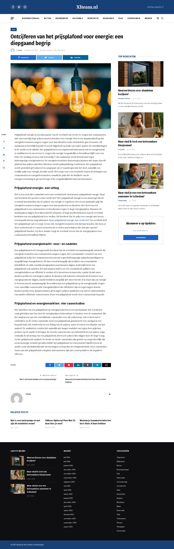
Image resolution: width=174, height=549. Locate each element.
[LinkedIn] (3, 154)
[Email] (3, 167)
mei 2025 (67, 486)
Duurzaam (121, 477)
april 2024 (67, 506)
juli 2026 (67, 457)
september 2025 (70, 477)
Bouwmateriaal (31, 18)
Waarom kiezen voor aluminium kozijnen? (135, 92)
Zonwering (121, 530)
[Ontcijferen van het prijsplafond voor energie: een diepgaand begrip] (61, 96)
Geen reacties (47, 50)
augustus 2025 (69, 482)
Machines (77, 18)
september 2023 (70, 522)
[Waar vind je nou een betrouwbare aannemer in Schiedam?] (140, 176)
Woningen (121, 526)
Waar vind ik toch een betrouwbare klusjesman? (137, 143)
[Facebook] (3, 141)
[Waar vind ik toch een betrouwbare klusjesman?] (140, 125)
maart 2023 (68, 526)
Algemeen (121, 457)
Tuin (118, 514)
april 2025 (67, 490)
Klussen (121, 149)
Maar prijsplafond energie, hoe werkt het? (69, 220)
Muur (119, 506)
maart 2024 (68, 510)
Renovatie (93, 18)
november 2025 (70, 473)
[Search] (157, 18)
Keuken (119, 498)
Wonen (148, 18)
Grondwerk (61, 18)
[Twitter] (3, 148)
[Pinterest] (3, 161)
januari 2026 (68, 465)
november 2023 (70, 518)
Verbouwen (133, 18)
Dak (118, 473)
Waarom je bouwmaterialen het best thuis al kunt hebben (95, 422)
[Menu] (12, 18)
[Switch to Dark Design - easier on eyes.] (162, 18)
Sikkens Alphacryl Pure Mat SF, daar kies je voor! (60, 422)
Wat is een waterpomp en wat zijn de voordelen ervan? (25, 422)
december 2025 (70, 469)
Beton (47, 18)
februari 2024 (69, 514)
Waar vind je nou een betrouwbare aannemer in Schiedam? (137, 194)
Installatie (121, 494)
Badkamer (108, 18)
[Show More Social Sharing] (92, 57)
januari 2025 (68, 498)
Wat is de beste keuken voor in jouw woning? (38, 379)
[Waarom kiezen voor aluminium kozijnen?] (140, 74)
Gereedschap (122, 482)
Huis (120, 18)
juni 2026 (67, 461)
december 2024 (70, 502)
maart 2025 (68, 494)
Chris (20, 50)
